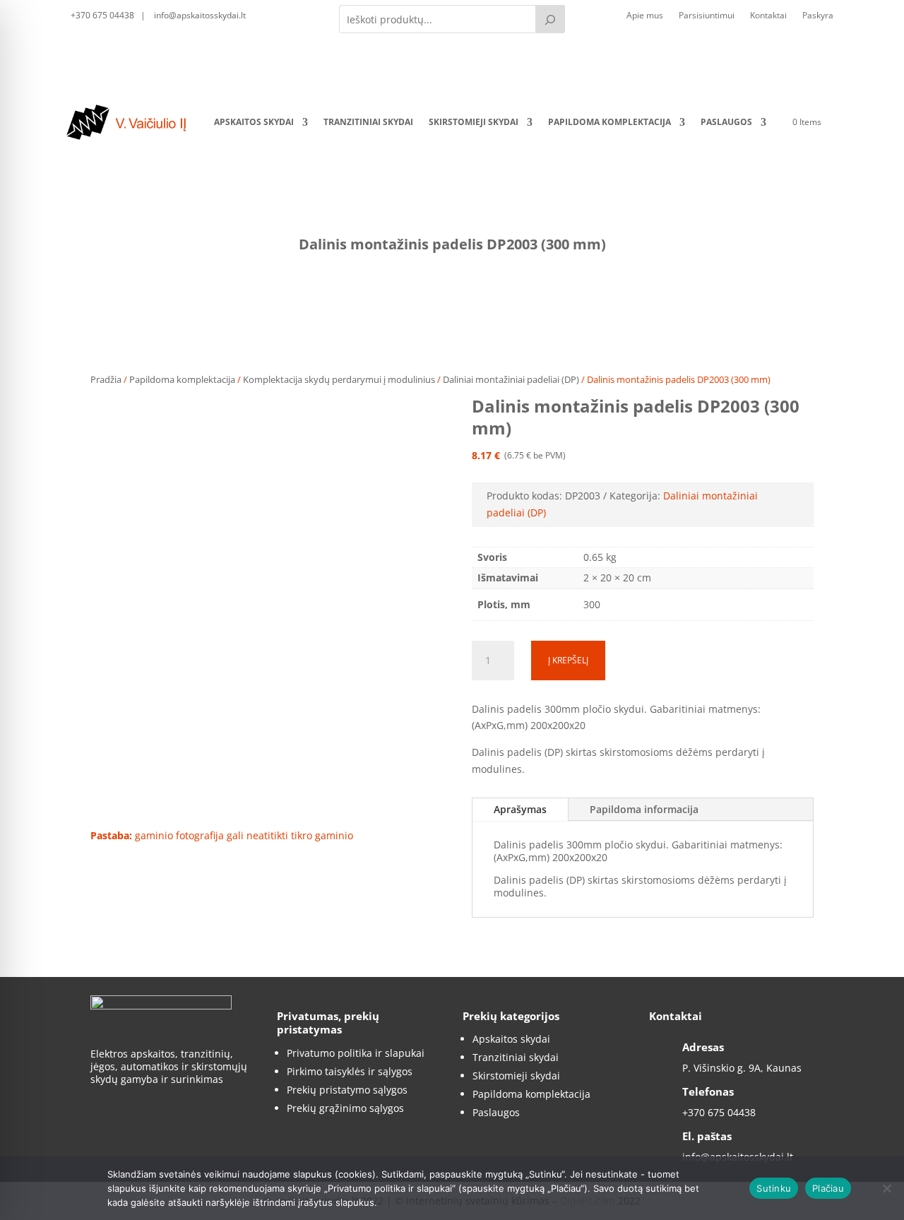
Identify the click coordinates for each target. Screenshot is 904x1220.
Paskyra (817, 16)
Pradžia (105, 379)
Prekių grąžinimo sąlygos (345, 1108)
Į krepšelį (568, 660)
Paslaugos (726, 122)
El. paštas (707, 1136)
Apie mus (644, 16)
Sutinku (773, 1188)
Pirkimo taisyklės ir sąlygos (349, 1071)
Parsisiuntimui (706, 16)
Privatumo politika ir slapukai (355, 1053)
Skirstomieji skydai (473, 122)
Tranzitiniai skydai (368, 122)
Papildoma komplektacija (609, 122)
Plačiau (828, 1188)
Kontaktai (768, 16)
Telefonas (708, 1091)
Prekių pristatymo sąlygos (347, 1089)
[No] (886, 1188)
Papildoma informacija (644, 809)
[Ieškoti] (550, 19)
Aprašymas (520, 809)
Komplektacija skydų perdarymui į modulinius (339, 379)
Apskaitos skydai (254, 122)
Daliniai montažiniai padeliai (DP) (511, 379)
